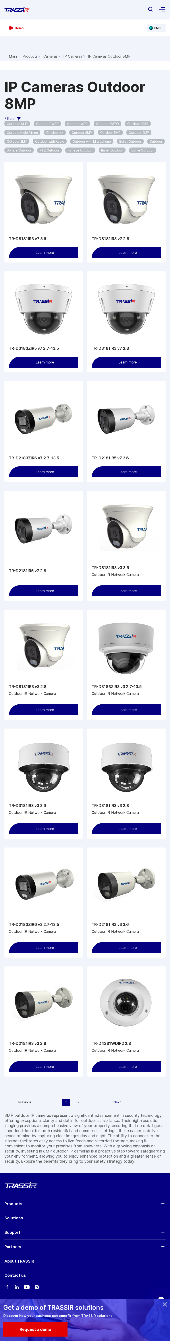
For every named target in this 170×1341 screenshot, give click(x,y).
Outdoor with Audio (49, 141)
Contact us (15, 1275)
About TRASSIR (19, 1261)
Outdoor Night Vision (22, 132)
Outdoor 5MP (110, 132)
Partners (12, 1246)
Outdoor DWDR (107, 124)
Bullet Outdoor (130, 141)
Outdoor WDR (77, 124)
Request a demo (35, 1329)
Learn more (45, 252)
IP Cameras (72, 56)
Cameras (50, 56)
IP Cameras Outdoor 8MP (109, 56)
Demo (19, 28)
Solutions (13, 1218)
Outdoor (156, 141)
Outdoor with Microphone (92, 141)
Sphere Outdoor (19, 150)
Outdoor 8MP (82, 132)
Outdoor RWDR (47, 124)
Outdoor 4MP (139, 132)
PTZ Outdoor (49, 150)
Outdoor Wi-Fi (17, 124)
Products (30, 56)
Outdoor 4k (54, 132)
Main (13, 56)
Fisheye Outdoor (80, 150)
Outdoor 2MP (17, 141)
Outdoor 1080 (137, 124)
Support (12, 1232)
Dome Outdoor (142, 150)
